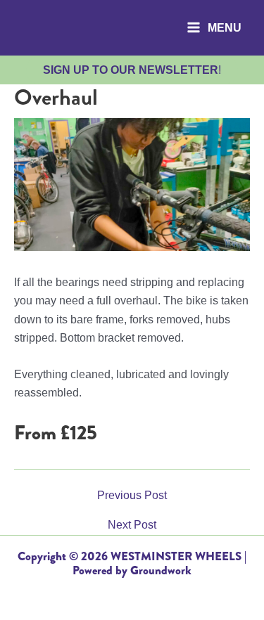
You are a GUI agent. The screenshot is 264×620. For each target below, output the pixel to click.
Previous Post (132, 495)
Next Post (132, 525)
